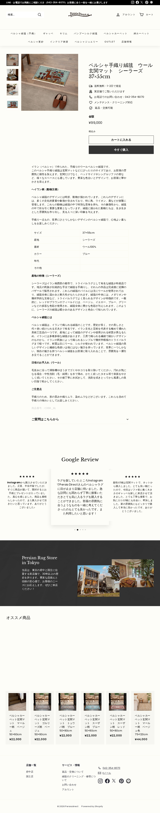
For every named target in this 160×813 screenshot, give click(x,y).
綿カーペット (142, 33)
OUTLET (110, 41)
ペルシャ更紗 (36, 41)
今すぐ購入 (121, 150)
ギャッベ (48, 33)
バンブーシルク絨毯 (86, 33)
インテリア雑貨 (59, 41)
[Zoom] (49, 82)
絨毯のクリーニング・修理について (79, 778)
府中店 (29, 771)
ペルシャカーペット (115, 33)
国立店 (29, 776)
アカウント (68, 789)
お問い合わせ (69, 784)
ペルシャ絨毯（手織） (24, 33)
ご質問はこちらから (45, 419)
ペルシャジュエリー (86, 41)
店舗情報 (127, 41)
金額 (91, 116)
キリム (64, 33)
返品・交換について (73, 771)
